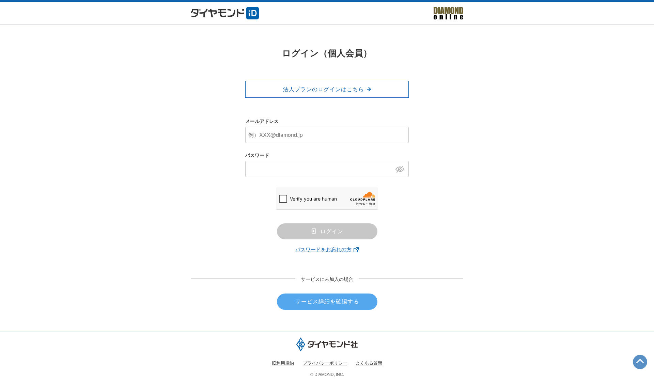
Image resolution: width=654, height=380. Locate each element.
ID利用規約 (283, 363)
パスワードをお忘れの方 (323, 249)
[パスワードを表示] (401, 168)
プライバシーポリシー (325, 363)
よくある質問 (369, 363)
